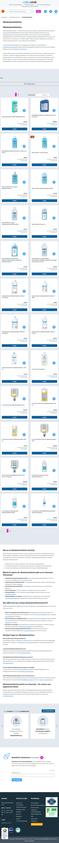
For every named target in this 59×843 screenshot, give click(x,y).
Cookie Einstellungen (21, 821)
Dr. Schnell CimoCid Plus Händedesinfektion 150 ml (44, 404)
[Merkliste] (24, 110)
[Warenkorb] (56, 11)
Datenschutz (34, 818)
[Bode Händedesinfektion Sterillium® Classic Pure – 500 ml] (14, 142)
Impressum (34, 821)
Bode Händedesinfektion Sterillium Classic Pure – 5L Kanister (44, 115)
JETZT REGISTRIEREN (48, 711)
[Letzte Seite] (24, 94)
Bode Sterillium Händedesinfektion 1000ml (42, 188)
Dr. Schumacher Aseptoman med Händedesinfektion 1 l (40, 475)
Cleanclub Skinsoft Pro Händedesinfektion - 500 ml (14, 368)
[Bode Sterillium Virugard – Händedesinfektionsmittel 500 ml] (14, 213)
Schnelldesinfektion (10, 594)
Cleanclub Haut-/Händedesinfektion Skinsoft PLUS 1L (43, 332)
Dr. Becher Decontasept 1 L (38, 369)
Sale (38, 11)
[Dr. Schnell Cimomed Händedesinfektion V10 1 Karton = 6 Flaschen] (14, 466)
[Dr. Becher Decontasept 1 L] (44, 358)
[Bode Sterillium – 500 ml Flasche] (44, 142)
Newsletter (19, 816)
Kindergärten (21, 642)
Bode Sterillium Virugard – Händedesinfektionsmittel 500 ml (10, 223)
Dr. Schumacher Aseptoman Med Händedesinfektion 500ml (10, 511)
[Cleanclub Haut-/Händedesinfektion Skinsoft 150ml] (44, 287)
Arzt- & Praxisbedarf (41, 614)
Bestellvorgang (35, 807)
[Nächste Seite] (21, 94)
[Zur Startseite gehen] (29, 2)
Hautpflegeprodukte (25, 652)
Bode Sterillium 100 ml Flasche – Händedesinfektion (10, 187)
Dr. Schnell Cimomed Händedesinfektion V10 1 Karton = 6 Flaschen (13, 475)
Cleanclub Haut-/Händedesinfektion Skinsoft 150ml (43, 296)
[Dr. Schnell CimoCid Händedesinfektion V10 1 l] (14, 394)
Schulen (30, 642)
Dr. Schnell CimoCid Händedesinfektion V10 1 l (13, 405)
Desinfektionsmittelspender (10, 47)
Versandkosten (31, 839)
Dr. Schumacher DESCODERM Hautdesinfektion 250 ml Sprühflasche (43, 511)
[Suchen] (31, 11)
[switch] (4, 837)
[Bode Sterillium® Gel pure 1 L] (44, 213)
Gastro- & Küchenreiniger (46, 679)
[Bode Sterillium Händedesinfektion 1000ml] (44, 178)
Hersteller (18, 811)
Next (57, 726)
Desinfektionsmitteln (8, 694)
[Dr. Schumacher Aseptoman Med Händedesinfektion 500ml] (14, 502)
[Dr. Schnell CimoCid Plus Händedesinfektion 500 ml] (14, 430)
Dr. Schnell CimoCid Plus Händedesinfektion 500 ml (14, 440)
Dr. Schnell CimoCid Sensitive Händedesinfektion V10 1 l (44, 440)
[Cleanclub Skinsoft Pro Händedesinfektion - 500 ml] (14, 358)
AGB (32, 816)
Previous (2, 726)
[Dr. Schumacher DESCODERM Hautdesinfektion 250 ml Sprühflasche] (44, 502)
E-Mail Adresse (16, 773)
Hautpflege (15, 49)
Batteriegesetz (35, 803)
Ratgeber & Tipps (20, 809)
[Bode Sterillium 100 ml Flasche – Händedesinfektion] (14, 178)
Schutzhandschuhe (29, 630)
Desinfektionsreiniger (27, 679)
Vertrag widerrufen (37, 824)
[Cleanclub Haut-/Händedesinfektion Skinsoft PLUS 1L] (44, 323)
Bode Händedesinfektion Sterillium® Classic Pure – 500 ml (14, 151)
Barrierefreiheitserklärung (38, 805)
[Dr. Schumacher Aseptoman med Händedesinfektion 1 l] (44, 466)
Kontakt (18, 818)
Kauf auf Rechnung (21, 807)
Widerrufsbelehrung (36, 814)
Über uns (18, 814)
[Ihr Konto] (50, 11)
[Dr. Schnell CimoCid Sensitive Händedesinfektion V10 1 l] (44, 430)
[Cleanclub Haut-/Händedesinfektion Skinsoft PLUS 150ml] (14, 323)
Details (14, 129)
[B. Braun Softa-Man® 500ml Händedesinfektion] (14, 106)
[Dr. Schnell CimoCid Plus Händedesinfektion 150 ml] (44, 394)
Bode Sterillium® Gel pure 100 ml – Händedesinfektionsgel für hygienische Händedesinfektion (12, 260)
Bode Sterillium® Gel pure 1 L (39, 224)
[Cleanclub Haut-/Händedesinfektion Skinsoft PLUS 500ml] (14, 287)
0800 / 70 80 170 (34, 6)
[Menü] (3, 11)
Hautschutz (24, 49)
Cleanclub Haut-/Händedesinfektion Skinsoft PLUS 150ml (13, 332)
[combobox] (18, 11)
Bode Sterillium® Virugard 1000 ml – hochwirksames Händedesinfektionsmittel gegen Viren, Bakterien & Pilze (44, 260)
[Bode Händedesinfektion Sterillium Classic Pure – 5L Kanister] (44, 106)
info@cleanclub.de (6, 823)
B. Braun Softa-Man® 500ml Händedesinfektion (13, 116)
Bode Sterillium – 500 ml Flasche (40, 152)
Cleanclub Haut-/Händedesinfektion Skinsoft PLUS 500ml (13, 296)
